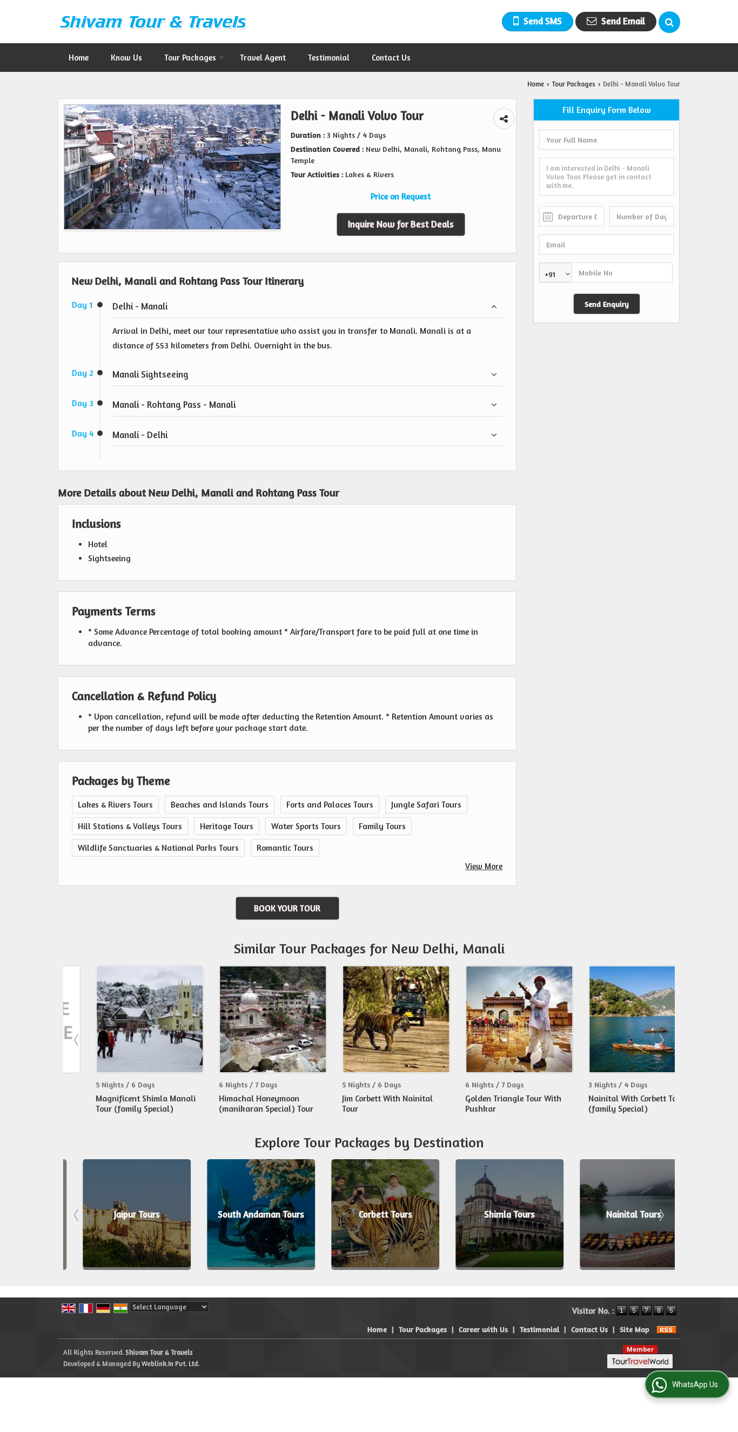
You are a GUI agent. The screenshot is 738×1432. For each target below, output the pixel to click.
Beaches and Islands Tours (220, 804)
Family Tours (382, 826)
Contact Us (391, 57)
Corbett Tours (370, 1214)
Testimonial (329, 57)
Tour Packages (190, 57)
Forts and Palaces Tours (329, 804)
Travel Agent (263, 57)
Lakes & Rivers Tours (115, 804)
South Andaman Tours (245, 1214)
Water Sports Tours (306, 826)
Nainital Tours (618, 1214)
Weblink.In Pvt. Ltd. (170, 1364)
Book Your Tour (287, 908)
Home (79, 57)
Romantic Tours (285, 848)
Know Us (126, 57)
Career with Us (483, 1329)
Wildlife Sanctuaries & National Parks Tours (158, 848)
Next (660, 1039)
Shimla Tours (493, 1214)
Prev (77, 1039)
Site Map (634, 1329)
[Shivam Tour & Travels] (153, 22)
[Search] (669, 22)
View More (483, 866)
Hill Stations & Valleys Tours (130, 826)
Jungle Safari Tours (426, 804)
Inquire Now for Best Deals (401, 224)
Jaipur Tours (121, 1214)
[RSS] (666, 1329)
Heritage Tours (226, 826)
